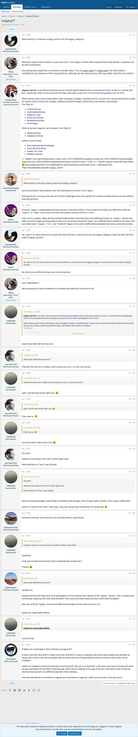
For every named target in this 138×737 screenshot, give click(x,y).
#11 (133, 373)
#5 (134, 205)
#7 (134, 253)
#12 (133, 399)
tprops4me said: (29, 179)
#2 (134, 57)
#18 (133, 573)
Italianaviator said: (30, 541)
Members (45, 7)
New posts (5, 11)
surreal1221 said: (30, 378)
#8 (134, 278)
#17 (133, 536)
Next (12, 29)
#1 (134, 35)
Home (6, 7)
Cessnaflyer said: (30, 312)
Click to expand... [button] (78, 333)
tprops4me (8, 24)
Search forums (18, 11)
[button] (37, 6)
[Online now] (11, 97)
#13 (133, 422)
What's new (30, 7)
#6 (134, 230)
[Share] (130, 34)
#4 (134, 174)
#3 (134, 85)
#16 (133, 513)
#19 (133, 619)
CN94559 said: (29, 355)
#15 (133, 471)
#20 (133, 644)
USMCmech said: (30, 624)
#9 (134, 306)
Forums (17, 7)
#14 (133, 448)
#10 (133, 350)
